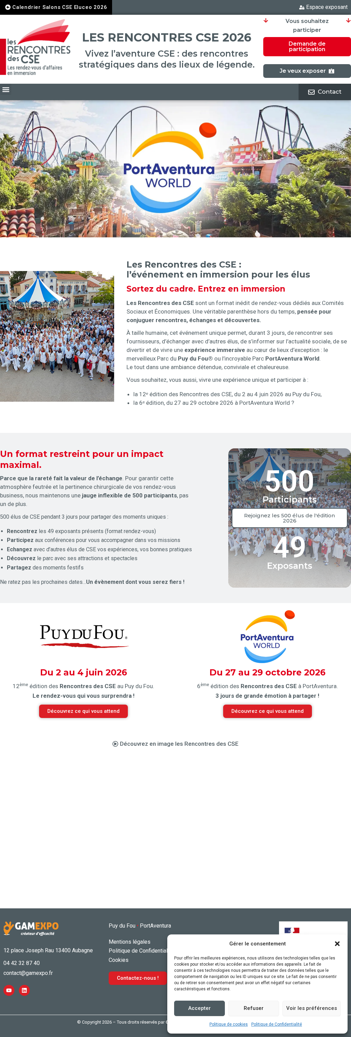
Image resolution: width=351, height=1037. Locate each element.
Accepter (199, 1008)
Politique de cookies (228, 1024)
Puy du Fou (122, 925)
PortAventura (155, 925)
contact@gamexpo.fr (28, 973)
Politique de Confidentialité (276, 1024)
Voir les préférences (311, 1008)
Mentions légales (129, 942)
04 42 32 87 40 (21, 963)
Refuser (254, 1008)
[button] (337, 943)
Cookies (119, 960)
